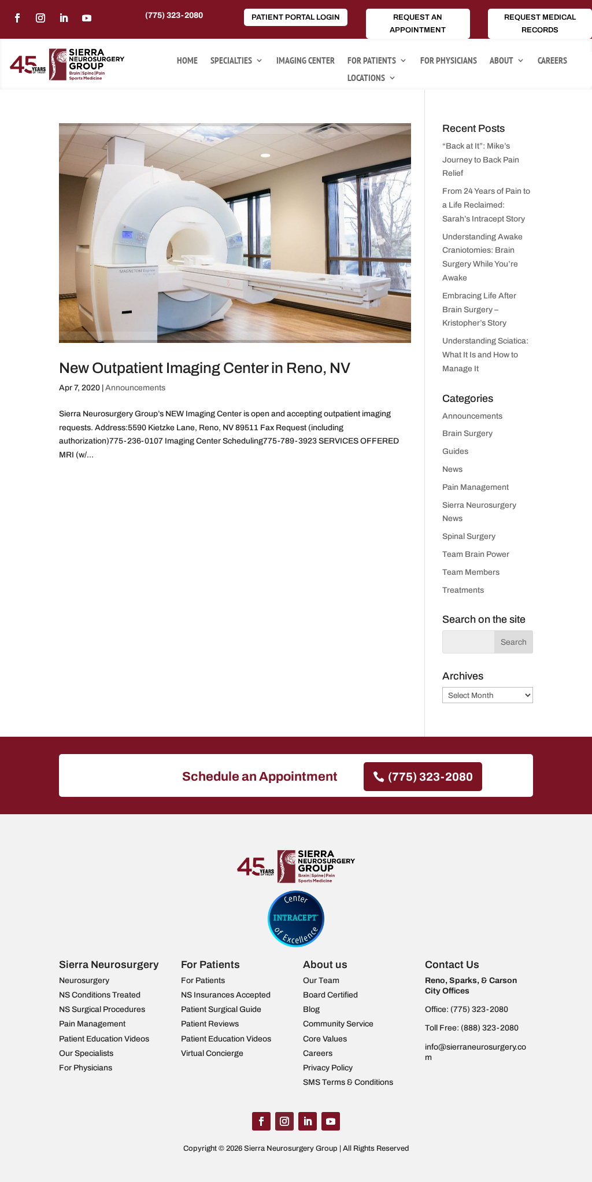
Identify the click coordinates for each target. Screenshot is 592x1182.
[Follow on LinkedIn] (63, 18)
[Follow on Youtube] (86, 18)
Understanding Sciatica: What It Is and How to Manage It (485, 355)
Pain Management (475, 487)
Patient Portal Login (295, 17)
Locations (366, 78)
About (501, 61)
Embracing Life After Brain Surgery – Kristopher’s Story (479, 309)
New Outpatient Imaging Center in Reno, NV (204, 368)
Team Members (471, 572)
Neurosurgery (84, 980)
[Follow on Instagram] (40, 18)
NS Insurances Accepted (226, 995)
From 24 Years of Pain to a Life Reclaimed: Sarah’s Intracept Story (486, 205)
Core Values (325, 1039)
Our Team (321, 980)
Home (187, 61)
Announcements (135, 387)
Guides (455, 451)
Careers (552, 61)
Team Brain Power (475, 554)
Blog (311, 1009)
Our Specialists (86, 1053)
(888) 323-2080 (490, 1028)
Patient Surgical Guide (221, 1009)
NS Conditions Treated (99, 995)
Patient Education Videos (104, 1039)
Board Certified (330, 995)
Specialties (231, 61)
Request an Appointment (418, 23)
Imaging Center (305, 61)
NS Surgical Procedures (102, 1009)
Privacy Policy (328, 1067)
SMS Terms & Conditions (348, 1082)
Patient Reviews (210, 1024)
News (452, 469)
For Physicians (448, 61)
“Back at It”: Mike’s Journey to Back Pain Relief (480, 160)
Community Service (338, 1024)
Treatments (463, 590)
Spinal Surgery (468, 536)
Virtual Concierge (212, 1053)
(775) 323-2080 (174, 15)
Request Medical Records (540, 23)
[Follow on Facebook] (17, 18)
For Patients (371, 61)
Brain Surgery (467, 433)
